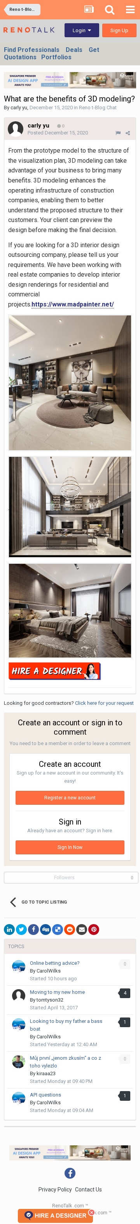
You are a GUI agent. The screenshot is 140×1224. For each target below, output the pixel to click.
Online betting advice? (55, 963)
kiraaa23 (46, 1073)
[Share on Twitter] (21, 929)
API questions (45, 1095)
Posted (58, 133)
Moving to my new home (57, 992)
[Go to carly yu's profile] (15, 129)
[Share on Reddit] (69, 929)
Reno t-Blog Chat (98, 107)
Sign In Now (70, 847)
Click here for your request (104, 703)
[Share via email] (81, 929)
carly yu (18, 107)
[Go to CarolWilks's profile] (18, 966)
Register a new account (70, 798)
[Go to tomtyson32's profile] (18, 995)
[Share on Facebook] (33, 929)
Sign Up (119, 30)
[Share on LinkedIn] (9, 929)
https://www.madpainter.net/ (73, 304)
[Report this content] (118, 133)
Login (80, 30)
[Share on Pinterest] (93, 929)
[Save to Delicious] (57, 929)
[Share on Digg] (45, 929)
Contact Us (88, 1189)
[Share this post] (128, 133)
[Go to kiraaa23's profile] (18, 1061)
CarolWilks (49, 971)
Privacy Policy (55, 1189)
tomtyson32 (50, 1000)
